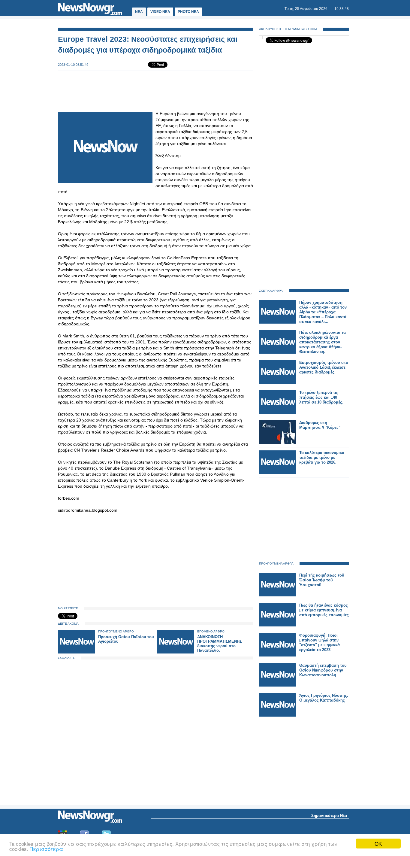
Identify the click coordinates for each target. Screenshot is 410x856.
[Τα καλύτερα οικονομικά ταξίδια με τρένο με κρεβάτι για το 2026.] (277, 472)
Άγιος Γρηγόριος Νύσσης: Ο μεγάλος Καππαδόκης (323, 697)
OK (378, 843)
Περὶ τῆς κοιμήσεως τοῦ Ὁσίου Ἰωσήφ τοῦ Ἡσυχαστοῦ (321, 580)
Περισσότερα (46, 848)
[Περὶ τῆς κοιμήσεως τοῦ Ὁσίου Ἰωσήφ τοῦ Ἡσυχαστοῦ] (277, 595)
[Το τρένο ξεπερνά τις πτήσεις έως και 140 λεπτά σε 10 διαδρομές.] (277, 412)
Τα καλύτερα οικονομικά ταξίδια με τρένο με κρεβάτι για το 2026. (321, 457)
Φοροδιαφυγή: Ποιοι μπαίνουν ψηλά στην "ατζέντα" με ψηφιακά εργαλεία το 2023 (319, 642)
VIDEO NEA (160, 12)
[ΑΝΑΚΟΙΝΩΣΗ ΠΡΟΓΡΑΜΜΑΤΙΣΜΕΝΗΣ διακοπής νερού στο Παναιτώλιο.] (175, 652)
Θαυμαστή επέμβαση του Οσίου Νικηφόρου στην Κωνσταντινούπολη (323, 670)
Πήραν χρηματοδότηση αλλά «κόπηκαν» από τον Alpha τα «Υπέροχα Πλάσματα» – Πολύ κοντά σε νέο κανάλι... (323, 312)
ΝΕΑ (139, 12)
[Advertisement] (155, 91)
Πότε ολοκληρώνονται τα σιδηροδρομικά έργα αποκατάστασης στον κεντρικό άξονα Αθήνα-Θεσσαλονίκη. (322, 342)
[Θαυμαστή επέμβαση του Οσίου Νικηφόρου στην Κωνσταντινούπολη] (277, 685)
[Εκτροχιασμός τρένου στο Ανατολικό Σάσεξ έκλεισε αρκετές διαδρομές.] (277, 382)
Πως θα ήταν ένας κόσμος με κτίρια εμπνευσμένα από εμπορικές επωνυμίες (324, 610)
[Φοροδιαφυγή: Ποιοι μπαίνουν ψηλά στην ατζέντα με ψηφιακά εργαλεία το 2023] (277, 655)
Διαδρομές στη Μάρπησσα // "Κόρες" (319, 425)
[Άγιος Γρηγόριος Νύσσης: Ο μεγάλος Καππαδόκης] (277, 715)
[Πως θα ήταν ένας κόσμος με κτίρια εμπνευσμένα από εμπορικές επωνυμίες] (277, 625)
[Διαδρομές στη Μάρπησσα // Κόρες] (277, 442)
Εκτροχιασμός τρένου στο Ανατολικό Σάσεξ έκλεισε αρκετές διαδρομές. (323, 367)
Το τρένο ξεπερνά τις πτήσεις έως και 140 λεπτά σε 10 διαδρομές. (321, 397)
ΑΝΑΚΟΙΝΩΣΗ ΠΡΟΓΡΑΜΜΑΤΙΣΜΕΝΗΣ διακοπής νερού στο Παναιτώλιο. (219, 644)
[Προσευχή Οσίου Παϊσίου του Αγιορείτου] (76, 652)
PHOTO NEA (188, 12)
